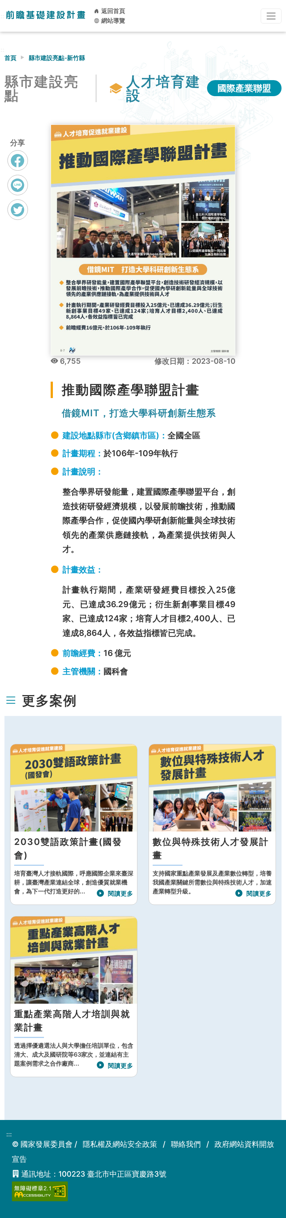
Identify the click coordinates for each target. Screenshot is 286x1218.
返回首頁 (112, 11)
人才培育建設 (163, 88)
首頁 (10, 57)
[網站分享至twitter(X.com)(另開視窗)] (18, 216)
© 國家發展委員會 (42, 1144)
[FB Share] (17, 160)
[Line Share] (17, 185)
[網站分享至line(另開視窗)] (18, 191)
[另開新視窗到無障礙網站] (40, 1190)
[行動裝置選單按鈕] (271, 16)
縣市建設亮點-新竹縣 (57, 57)
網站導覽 (112, 20)
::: (9, 1134)
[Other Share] (17, 209)
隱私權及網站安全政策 (120, 1144)
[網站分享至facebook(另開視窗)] (18, 167)
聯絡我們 (186, 1144)
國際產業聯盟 (244, 88)
